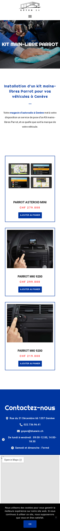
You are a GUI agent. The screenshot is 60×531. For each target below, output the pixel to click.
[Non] (56, 517)
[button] (30, 16)
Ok (30, 524)
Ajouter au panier (30, 215)
